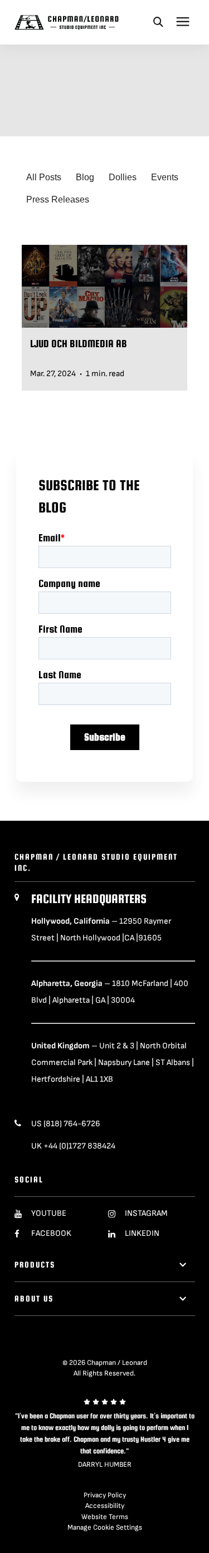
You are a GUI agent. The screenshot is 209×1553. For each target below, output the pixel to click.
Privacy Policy (105, 1495)
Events (164, 177)
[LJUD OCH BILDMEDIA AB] (105, 318)
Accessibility (104, 1505)
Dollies (123, 177)
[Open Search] (158, 22)
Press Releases (57, 199)
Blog (85, 177)
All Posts (43, 177)
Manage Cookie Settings (104, 1527)
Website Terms (104, 1516)
